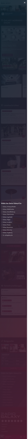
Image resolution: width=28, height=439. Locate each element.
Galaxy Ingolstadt (7, 217)
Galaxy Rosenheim (8, 227)
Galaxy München (7, 230)
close (24, 2)
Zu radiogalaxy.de (8, 235)
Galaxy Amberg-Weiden (9, 207)
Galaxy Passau (7, 225)
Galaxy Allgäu (6, 220)
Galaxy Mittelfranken (8, 209)
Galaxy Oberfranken (8, 214)
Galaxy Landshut (7, 222)
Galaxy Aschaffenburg (9, 212)
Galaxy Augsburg (7, 233)
